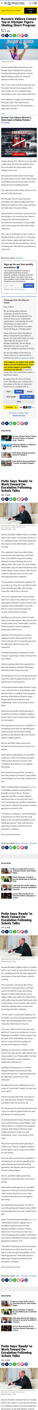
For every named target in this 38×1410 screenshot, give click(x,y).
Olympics (20, 258)
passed (32, 787)
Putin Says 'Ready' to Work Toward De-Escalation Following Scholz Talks (16, 486)
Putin (18, 843)
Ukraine (24, 843)
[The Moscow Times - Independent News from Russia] (14, 3)
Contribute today (30, 11)
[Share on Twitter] (7, 35)
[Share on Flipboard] (22, 35)
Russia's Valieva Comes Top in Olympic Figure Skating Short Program (18, 22)
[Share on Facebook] (3, 35)
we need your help (26, 358)
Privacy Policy (21, 289)
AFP (4, 29)
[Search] (33, 3)
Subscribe (29, 285)
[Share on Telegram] (10, 35)
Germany (33, 843)
